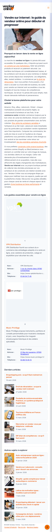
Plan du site (22, 527)
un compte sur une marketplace (17, 66)
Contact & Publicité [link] (10, 527)
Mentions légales (32, 527)
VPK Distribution (13, 244)
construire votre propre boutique (31, 147)
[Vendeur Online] (8, 7)
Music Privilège (13, 328)
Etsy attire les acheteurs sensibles (25, 123)
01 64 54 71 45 (25, 276)
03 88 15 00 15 (26, 360)
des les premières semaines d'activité (31, 142)
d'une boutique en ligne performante (25, 184)
